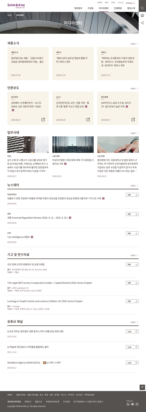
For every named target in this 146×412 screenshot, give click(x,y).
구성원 (90, 8)
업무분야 (78, 8)
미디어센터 (104, 8)
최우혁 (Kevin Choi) (28, 290)
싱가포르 (79, 394)
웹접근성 (38, 401)
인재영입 (118, 8)
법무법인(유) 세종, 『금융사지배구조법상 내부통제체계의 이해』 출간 (27, 59)
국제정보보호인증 (52, 401)
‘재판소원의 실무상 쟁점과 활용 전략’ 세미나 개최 (71, 59)
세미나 (107, 2)
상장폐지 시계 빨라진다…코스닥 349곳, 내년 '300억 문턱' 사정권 (26, 104)
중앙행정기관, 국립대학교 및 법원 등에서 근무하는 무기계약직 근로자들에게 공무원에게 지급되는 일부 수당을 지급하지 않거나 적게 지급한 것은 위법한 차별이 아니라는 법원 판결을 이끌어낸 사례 (117, 165)
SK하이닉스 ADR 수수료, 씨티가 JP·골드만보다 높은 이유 (116, 104)
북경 (46, 394)
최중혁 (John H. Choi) (29, 309)
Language (129, 2)
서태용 (16, 290)
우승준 (47, 309)
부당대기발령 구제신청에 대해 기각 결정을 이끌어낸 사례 (73, 161)
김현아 (41, 309)
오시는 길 (120, 2)
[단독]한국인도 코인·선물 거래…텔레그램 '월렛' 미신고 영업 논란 (72, 104)
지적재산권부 (89, 394)
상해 (51, 394)
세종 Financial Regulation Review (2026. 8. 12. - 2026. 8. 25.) (37, 217)
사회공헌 (99, 2)
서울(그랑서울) (32, 394)
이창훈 (16, 309)
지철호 (16, 272)
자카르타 (71, 394)
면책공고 (28, 401)
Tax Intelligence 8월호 (18, 237)
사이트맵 (66, 401)
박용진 (39, 290)
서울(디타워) (20, 394)
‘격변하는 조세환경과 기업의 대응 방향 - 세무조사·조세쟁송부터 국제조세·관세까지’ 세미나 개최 (117, 61)
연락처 (113, 2)
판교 (41, 394)
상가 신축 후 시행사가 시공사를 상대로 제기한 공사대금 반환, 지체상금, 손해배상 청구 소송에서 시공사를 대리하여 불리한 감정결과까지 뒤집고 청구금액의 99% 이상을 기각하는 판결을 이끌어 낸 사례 (27, 165)
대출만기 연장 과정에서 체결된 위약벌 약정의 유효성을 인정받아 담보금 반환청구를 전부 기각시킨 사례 (54, 198)
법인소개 (131, 8)
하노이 (63, 394)
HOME (9, 15)
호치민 (57, 394)
